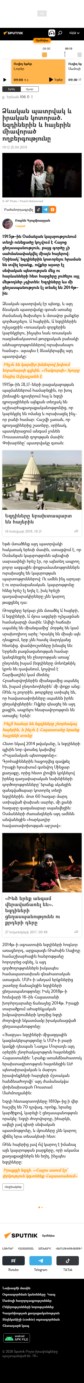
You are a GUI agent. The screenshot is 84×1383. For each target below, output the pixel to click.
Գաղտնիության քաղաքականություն (31, 1313)
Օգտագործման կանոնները (24, 1294)
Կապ (51, 1294)
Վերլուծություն (69, 1249)
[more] (76, 531)
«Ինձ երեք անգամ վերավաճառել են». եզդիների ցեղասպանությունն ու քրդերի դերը (32, 910)
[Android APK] (16, 1338)
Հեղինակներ (13, 1187)
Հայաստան (26, 1249)
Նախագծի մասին (16, 1288)
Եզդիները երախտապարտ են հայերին (38, 519)
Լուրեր (19, 68)
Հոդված (20, 226)
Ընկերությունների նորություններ (28, 1307)
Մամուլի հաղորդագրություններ (27, 1300)
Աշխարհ (44, 1249)
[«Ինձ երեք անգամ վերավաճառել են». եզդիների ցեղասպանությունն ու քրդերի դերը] (42, 862)
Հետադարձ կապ (15, 1325)
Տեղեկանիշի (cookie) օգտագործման (31, 1319)
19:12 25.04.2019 (14, 147)
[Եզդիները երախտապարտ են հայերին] (42, 480)
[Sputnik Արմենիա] (14, 34)
